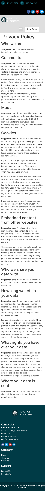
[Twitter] (42, 12)
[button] (21, 29)
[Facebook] (28, 12)
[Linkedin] (33, 12)
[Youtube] (37, 12)
